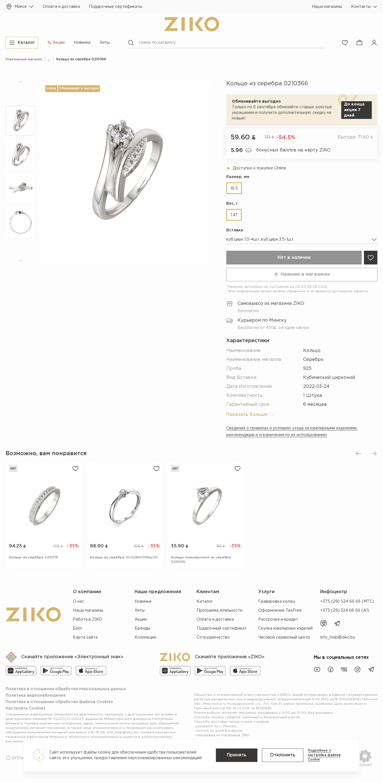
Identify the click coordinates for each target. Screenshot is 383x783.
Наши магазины (327, 6)
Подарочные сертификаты (115, 6)
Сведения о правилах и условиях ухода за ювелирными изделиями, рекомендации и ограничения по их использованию (291, 432)
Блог (77, 628)
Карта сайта (85, 637)
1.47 (233, 215)
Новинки (82, 42)
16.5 (234, 188)
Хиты (105, 42)
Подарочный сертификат (222, 628)
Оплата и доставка (61, 6)
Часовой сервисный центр (284, 637)
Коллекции (145, 637)
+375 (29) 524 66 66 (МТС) (347, 601)
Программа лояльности (219, 610)
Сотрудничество (213, 637)
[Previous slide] (358, 453)
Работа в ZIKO (87, 619)
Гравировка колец (276, 601)
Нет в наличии (294, 257)
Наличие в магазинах (305, 274)
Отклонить (282, 755)
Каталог (205, 601)
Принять (236, 755)
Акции (141, 619)
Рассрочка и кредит (278, 619)
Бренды (142, 628)
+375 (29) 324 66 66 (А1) (344, 610)
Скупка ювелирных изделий (285, 628)
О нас (78, 601)
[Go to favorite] (345, 42)
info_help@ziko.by (337, 637)
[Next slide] (374, 453)
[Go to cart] (359, 42)
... (49, 59)
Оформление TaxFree (280, 610)
